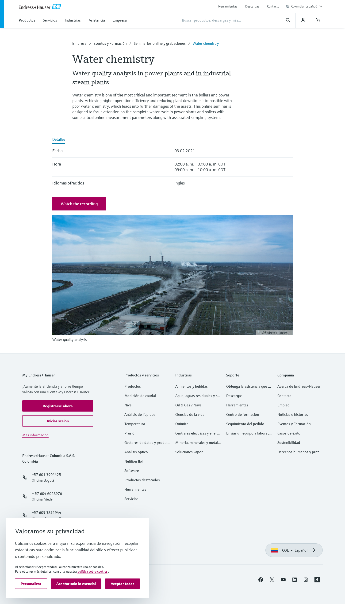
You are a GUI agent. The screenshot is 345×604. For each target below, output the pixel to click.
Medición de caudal (140, 395)
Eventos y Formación (110, 43)
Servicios (131, 498)
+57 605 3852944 (46, 512)
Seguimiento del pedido (245, 423)
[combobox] (306, 6)
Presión (130, 433)
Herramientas (227, 6)
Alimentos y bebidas (191, 386)
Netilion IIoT (134, 461)
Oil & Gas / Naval (189, 405)
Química (181, 423)
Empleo (283, 405)
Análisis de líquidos (139, 414)
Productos (132, 386)
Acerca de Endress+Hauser (299, 386)
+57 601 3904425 (46, 474)
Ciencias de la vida (189, 414)
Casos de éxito (288, 433)
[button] (57, 406)
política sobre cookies (92, 571)
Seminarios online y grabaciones (160, 43)
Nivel (128, 405)
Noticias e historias (292, 414)
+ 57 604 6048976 (47, 493)
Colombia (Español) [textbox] (304, 6)
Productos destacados (142, 480)
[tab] (58, 139)
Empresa (79, 43)
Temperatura (134, 423)
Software (131, 470)
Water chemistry (206, 43)
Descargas (252, 6)
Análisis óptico (136, 451)
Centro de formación (242, 414)
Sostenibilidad (288, 442)
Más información (35, 435)
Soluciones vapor (189, 451)
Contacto (273, 6)
